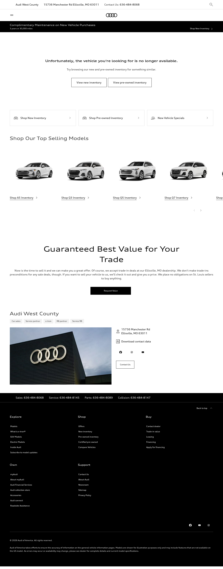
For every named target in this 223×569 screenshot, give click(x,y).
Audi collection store (20, 490)
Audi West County (27, 4)
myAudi (14, 474)
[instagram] (131, 352)
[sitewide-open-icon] (211, 5)
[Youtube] (199, 525)
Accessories (15, 495)
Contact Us (83, 474)
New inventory (85, 431)
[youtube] (142, 352)
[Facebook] (190, 525)
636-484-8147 (141, 397)
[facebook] (120, 352)
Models (13, 426)
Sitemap (82, 490)
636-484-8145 (70, 397)
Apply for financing (155, 447)
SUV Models (16, 437)
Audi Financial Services (21, 485)
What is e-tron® (17, 431)
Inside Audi (15, 447)
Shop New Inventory (199, 28)
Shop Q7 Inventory (176, 197)
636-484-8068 (130, 4)
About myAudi (17, 479)
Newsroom (83, 485)
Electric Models (17, 442)
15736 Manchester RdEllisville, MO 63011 (135, 331)
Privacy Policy (84, 495)
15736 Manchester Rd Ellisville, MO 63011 (71, 4)
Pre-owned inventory (88, 437)
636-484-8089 (103, 397)
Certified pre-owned (88, 442)
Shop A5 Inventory (21, 197)
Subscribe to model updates (23, 452)
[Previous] (194, 210)
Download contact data (136, 341)
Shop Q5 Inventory (125, 197)
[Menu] (12, 15)
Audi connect (16, 500)
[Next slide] (200, 210)
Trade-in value (153, 431)
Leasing (150, 437)
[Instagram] (208, 525)
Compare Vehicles (87, 447)
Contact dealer (153, 426)
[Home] (111, 15)
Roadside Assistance (20, 505)
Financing (151, 442)
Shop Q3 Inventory (73, 197)
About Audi (83, 479)
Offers (81, 426)
